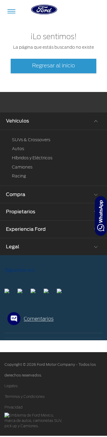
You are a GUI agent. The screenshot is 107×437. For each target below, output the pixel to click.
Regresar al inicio (53, 66)
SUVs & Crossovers (31, 139)
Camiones (22, 167)
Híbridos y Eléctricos (32, 157)
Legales (11, 386)
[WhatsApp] (100, 216)
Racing (19, 176)
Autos (18, 148)
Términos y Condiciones (24, 396)
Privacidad (13, 407)
